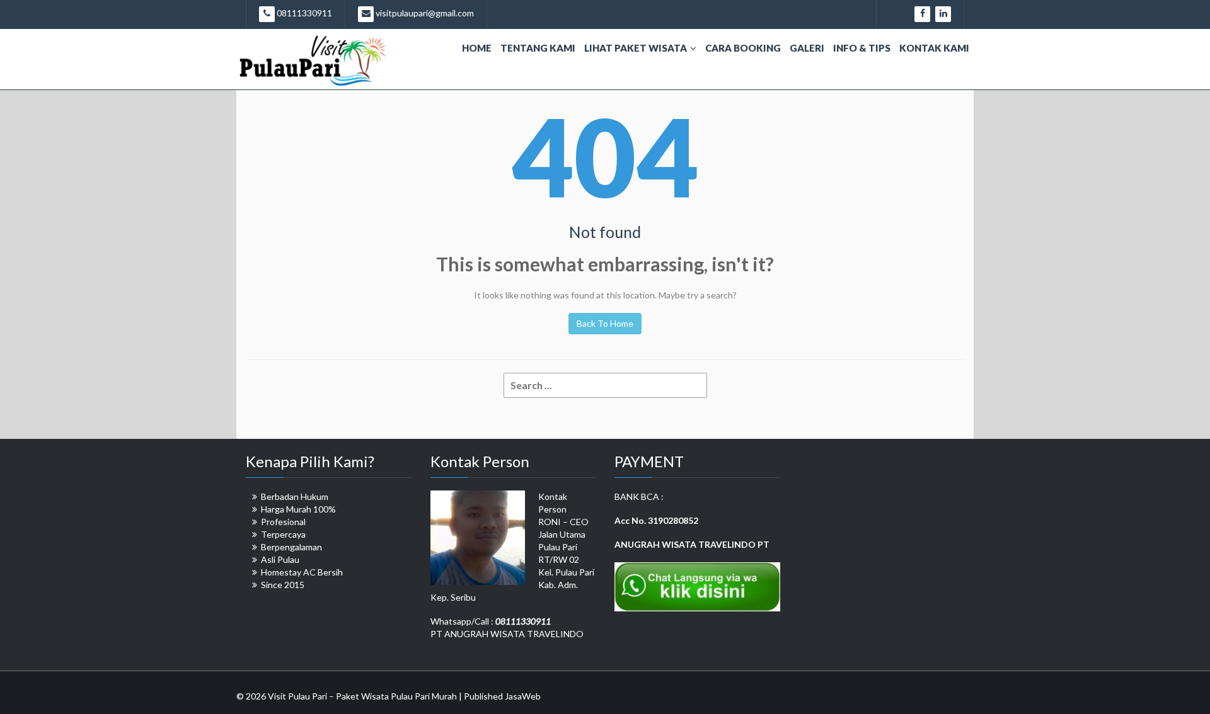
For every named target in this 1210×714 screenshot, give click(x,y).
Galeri (807, 48)
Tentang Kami (537, 48)
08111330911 (303, 13)
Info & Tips (861, 48)
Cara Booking (743, 48)
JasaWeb (523, 696)
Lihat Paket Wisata (635, 48)
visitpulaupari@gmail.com (424, 13)
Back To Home (605, 323)
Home (477, 48)
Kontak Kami (934, 48)
